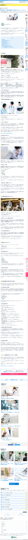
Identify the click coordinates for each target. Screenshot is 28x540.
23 (7, 133)
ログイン (7, 513)
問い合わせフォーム (13, 373)
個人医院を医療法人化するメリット (6, 43)
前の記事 (6, 379)
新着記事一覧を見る (12, 483)
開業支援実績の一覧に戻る (13, 379)
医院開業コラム (2, 3)
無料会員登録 (21, 513)
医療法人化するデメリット (5, 44)
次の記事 (21, 379)
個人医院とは (3, 39)
